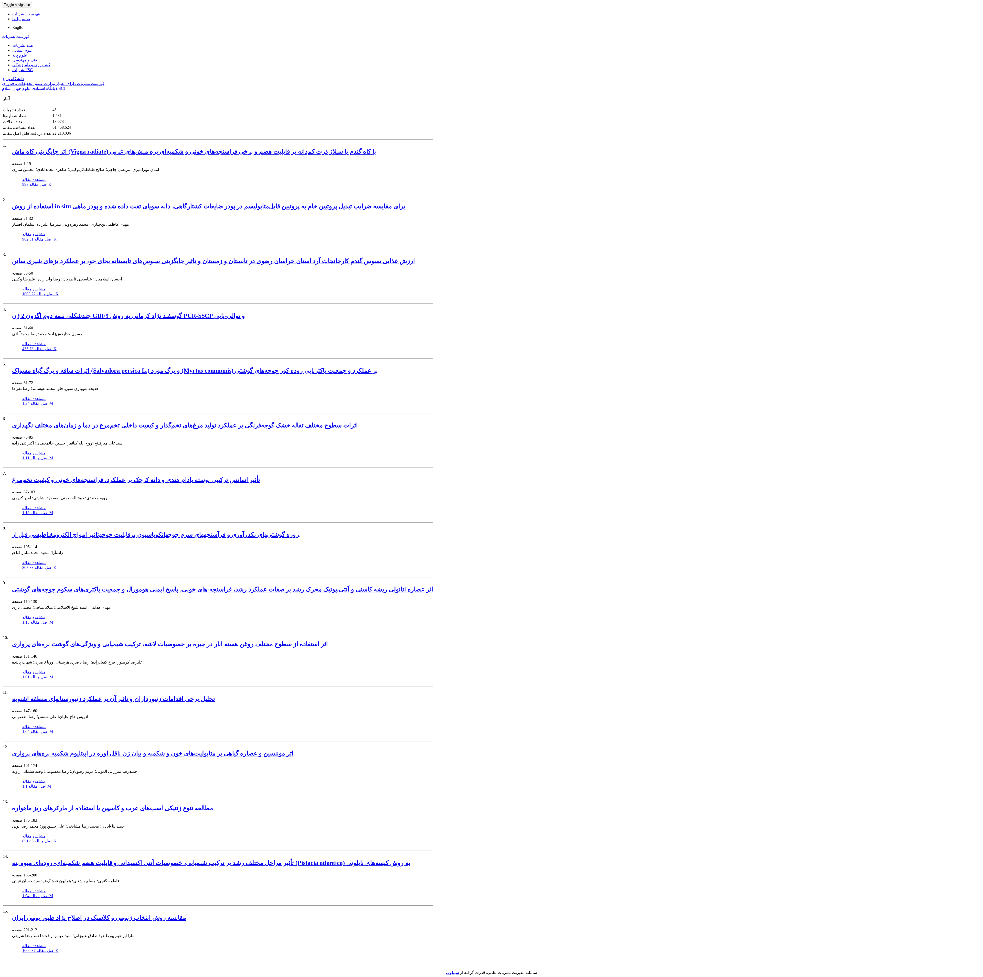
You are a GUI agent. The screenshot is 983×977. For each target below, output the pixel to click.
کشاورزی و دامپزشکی (31, 65)
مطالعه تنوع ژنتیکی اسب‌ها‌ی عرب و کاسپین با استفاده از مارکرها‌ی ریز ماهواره (112, 808)
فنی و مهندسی (24, 60)
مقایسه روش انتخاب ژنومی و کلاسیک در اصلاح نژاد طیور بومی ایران (99, 917)
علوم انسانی (22, 50)
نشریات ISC (22, 70)
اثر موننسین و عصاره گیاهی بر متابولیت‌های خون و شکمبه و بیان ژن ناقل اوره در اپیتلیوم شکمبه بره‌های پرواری (153, 753)
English (18, 27)
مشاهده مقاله (34, 179)
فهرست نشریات (26, 14)
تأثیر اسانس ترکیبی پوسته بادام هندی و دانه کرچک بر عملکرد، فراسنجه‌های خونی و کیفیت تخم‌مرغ (136, 479)
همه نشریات (22, 45)
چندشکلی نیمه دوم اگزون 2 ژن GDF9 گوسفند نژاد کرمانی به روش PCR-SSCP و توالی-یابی (128, 315)
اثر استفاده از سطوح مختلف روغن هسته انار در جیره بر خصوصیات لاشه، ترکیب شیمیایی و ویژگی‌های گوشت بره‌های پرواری (170, 644)
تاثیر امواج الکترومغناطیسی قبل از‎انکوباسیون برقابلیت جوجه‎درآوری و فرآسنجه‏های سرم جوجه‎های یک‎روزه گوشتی (155, 534)
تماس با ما (21, 19)
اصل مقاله (36, 184)
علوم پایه (19, 55)
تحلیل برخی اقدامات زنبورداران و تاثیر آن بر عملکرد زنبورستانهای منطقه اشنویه (113, 699)
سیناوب (452, 972)
